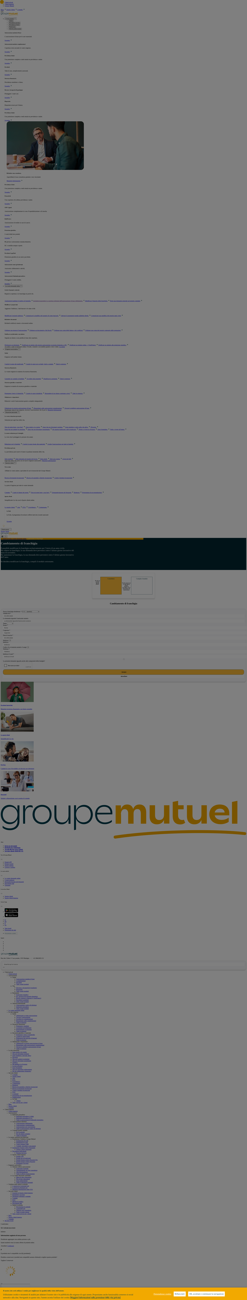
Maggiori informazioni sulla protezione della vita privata (95, 1297)
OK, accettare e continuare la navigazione (206, 1294)
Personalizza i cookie (162, 1294)
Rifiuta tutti (180, 1294)
